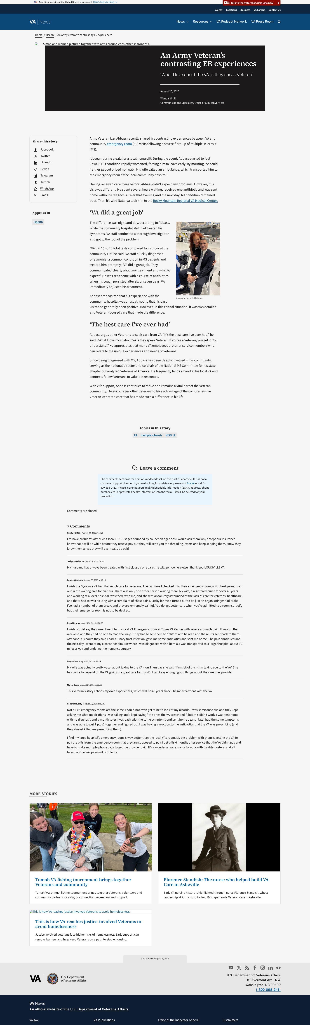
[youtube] (231, 968)
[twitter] (239, 968)
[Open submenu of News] (186, 21)
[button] (279, 22)
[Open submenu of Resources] (210, 21)
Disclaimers (230, 1020)
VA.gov (33, 1020)
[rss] (247, 968)
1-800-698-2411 (268, 989)
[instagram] (262, 968)
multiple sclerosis (151, 435)
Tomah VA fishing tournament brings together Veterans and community (83, 882)
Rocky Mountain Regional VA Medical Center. (185, 200)
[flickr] (278, 968)
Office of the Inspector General (178, 1020)
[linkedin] (270, 968)
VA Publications (104, 1020)
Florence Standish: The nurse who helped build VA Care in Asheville (216, 882)
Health (38, 222)
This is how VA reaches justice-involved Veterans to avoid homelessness (88, 924)
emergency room (120, 143)
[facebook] (255, 968)
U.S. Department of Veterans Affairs (99, 1009)
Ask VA (191, 483)
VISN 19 (170, 435)
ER (135, 435)
